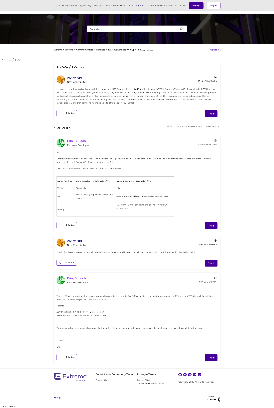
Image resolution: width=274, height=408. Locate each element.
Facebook (180, 374)
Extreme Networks (63, 49)
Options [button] (214, 49)
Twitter (185, 374)
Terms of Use (143, 380)
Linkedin (190, 374)
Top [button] (59, 397)
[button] (196, 5)
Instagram (199, 374)
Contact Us (101, 380)
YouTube (194, 374)
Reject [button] (213, 5)
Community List (84, 49)
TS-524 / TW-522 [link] (145, 49)
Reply (211, 113)
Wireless (100, 49)
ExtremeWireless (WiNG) (121, 49)
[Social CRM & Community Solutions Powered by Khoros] (213, 398)
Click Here (139, 5)
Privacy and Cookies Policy (150, 383)
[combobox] (137, 29)
